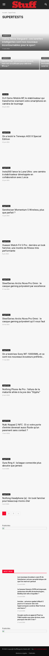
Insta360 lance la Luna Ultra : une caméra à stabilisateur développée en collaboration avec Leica (23, 174)
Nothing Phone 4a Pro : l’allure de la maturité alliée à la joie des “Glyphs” (21, 390)
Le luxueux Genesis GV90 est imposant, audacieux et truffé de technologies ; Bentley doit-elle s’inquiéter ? (31, 591)
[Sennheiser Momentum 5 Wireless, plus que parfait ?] (24, 196)
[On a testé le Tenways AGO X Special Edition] (24, 122)
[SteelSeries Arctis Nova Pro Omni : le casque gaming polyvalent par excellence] (24, 269)
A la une (5, 94)
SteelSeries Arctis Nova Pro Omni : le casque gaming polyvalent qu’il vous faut (23, 320)
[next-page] (18, 513)
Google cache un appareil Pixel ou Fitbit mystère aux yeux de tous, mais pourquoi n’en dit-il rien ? (31, 617)
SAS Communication (40, 649)
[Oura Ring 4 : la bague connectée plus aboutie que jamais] (24, 449)
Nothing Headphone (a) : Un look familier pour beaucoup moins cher (23, 499)
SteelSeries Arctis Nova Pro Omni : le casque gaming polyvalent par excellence (23, 284)
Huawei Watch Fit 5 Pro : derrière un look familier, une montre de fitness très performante (23, 248)
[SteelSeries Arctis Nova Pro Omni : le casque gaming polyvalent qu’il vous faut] (24, 305)
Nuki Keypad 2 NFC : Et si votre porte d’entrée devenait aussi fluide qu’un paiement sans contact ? (21, 427)
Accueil (4, 13)
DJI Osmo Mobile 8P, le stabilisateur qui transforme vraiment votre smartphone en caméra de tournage (24, 101)
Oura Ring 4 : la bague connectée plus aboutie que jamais (21, 464)
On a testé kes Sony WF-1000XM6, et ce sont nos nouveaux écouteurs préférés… (23, 355)
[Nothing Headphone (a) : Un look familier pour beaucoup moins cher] (24, 484)
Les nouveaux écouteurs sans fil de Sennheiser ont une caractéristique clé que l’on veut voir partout (31, 579)
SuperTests (6, 35)
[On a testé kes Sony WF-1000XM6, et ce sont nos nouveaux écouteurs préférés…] (24, 340)
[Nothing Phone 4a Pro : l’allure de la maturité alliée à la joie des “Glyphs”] (24, 375)
